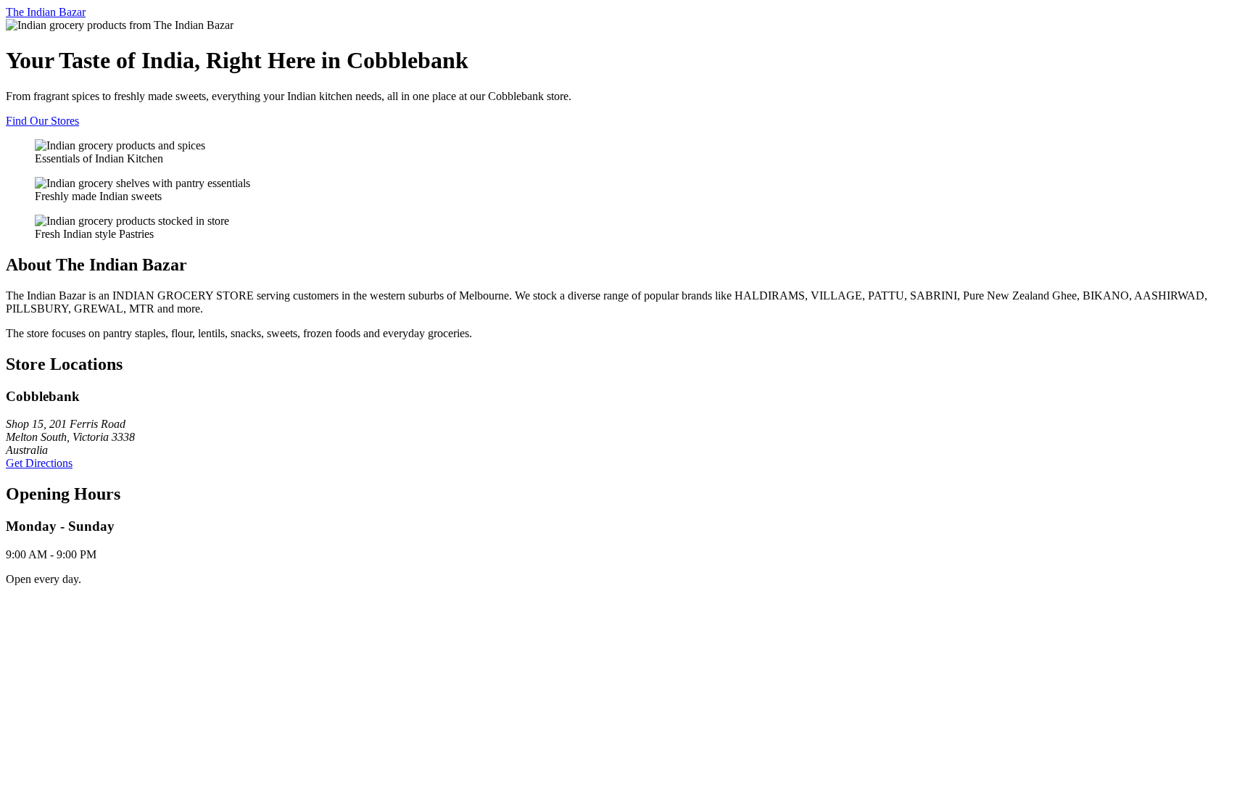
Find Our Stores (42, 121)
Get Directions (39, 463)
